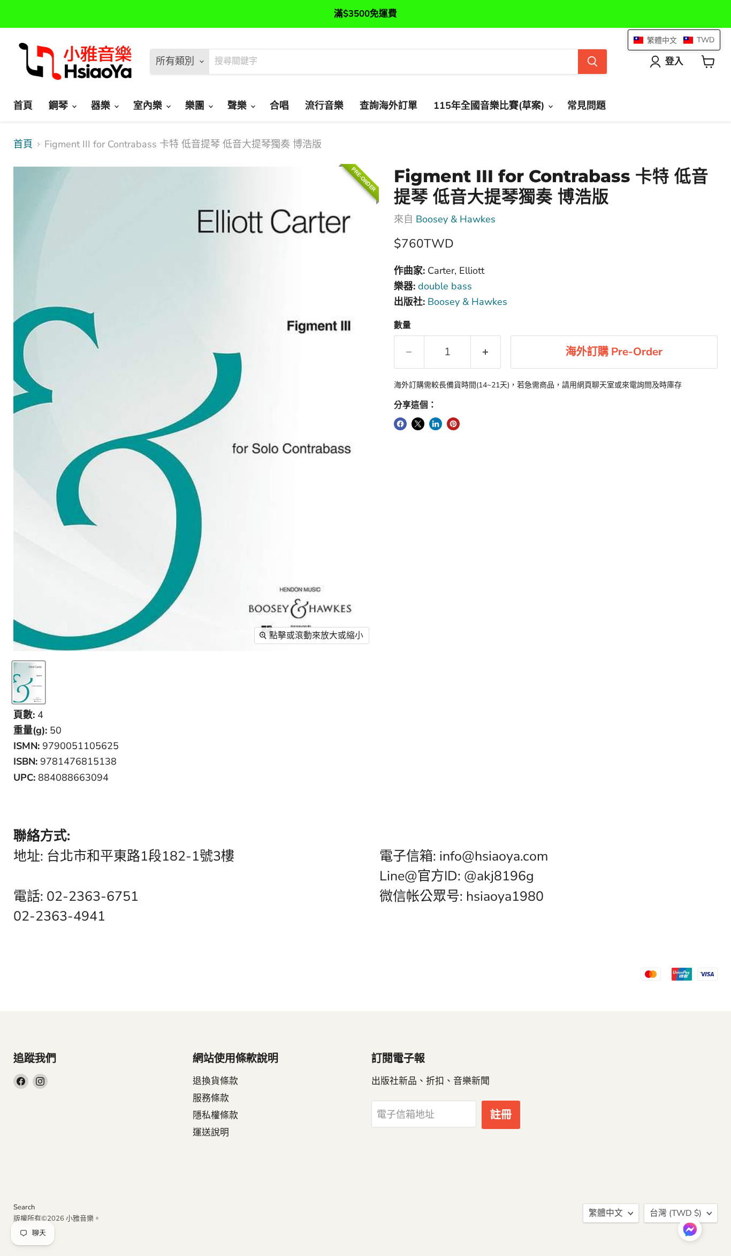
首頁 (23, 105)
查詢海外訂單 (388, 105)
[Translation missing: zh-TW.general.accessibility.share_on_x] (418, 423)
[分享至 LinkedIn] (435, 423)
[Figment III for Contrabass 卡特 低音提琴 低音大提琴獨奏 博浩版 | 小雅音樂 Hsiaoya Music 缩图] (28, 682)
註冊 (501, 1115)
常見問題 (586, 105)
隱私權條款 (215, 1115)
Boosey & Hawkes (456, 219)
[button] (690, 1230)
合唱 (279, 105)
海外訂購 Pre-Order (614, 352)
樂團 (196, 105)
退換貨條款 (215, 1081)
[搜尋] (592, 61)
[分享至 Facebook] (400, 423)
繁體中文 (606, 1213)
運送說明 (211, 1132)
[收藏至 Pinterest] (453, 423)
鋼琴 (60, 105)
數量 (402, 325)
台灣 (676, 1213)
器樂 (102, 105)
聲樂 (238, 105)
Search (24, 1207)
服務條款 (211, 1098)
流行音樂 (324, 105)
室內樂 (149, 105)
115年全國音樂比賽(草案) (490, 105)
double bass (445, 286)
